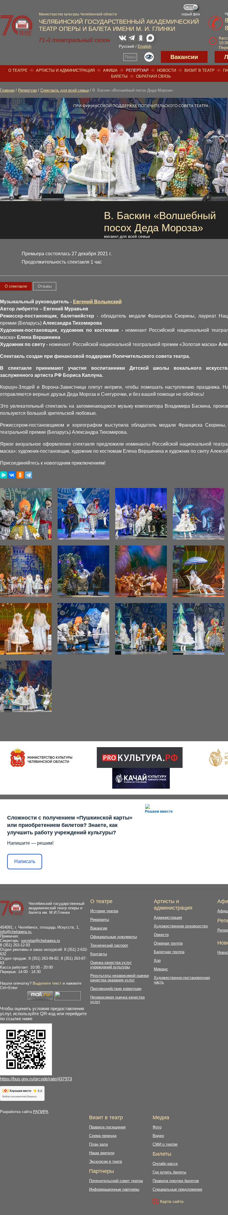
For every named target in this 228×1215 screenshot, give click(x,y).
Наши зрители (101, 1153)
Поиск (130, 57)
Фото (157, 1127)
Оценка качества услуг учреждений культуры (111, 964)
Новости (166, 70)
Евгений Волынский (97, 301)
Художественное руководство (181, 926)
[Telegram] (28, 475)
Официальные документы (113, 937)
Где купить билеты (169, 1172)
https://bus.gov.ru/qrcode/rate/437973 (36, 1078)
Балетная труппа (169, 952)
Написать (24, 861)
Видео (158, 1135)
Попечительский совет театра (116, 1181)
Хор (157, 960)
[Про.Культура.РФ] (139, 757)
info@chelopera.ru (15, 931)
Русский (126, 46)
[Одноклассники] (20, 475)
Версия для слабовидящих (149, 57)
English (144, 46)
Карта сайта (171, 1201)
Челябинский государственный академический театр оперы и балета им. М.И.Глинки (56, 908)
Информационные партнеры (114, 1189)
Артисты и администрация (65, 70)
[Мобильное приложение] (141, 778)
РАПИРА (40, 1111)
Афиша (110, 70)
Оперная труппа (168, 943)
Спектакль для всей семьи (64, 90)
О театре (18, 70)
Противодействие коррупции (115, 988)
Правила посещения (107, 1127)
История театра (104, 911)
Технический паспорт (109, 945)
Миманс (161, 969)
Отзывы (45, 286)
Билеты (119, 76)
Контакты (98, 954)
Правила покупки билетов (176, 1181)
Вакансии (184, 57)
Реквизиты (99, 919)
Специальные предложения (177, 1189)
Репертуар (137, 70)
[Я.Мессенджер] (3, 475)
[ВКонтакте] (11, 475)
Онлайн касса (165, 1163)
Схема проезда (102, 1135)
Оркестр (161, 934)
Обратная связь (153, 76)
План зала (98, 1144)
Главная (7, 90)
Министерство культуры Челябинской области (78, 14)
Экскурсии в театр (105, 1161)
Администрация (168, 917)
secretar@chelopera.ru (40, 940)
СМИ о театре (165, 1144)
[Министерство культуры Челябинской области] (41, 757)
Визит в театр (199, 70)
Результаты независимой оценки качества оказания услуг (119, 977)
